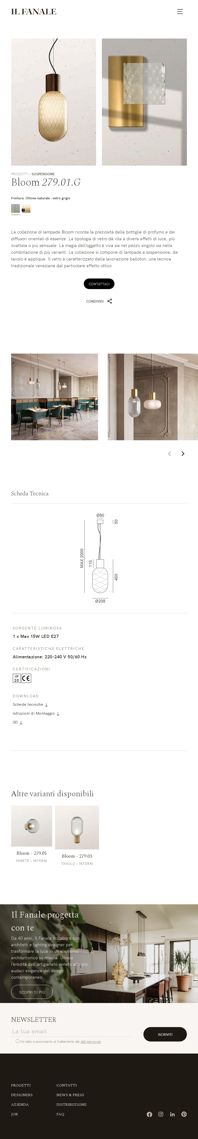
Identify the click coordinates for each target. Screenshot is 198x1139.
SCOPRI (32, 826)
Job (14, 1114)
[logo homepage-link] (34, 11)
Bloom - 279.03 (77, 856)
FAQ (60, 1114)
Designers (22, 1095)
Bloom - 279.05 (31, 853)
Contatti (67, 1085)
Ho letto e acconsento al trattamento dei (50, 1041)
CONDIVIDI (95, 301)
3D (16, 722)
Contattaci (99, 283)
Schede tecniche (28, 704)
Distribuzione (72, 1104)
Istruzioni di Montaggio (34, 713)
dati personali (91, 1041)
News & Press (70, 1095)
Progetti (21, 1085)
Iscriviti (165, 1034)
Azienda (20, 1104)
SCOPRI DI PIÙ (32, 992)
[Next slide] (183, 453)
